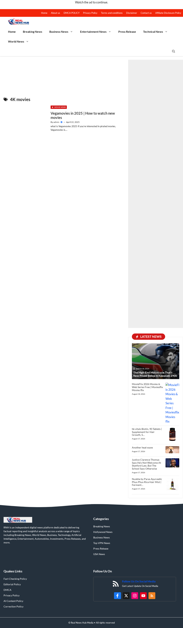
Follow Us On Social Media (138, 581)
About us (55, 12)
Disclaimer (131, 12)
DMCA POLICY (72, 12)
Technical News (153, 31)
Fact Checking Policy (15, 578)
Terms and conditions (112, 12)
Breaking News (32, 31)
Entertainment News (93, 31)
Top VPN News (101, 542)
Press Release (127, 31)
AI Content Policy (13, 600)
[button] (174, 51)
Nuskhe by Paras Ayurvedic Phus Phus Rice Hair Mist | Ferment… (147, 482)
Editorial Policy (12, 584)
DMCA (7, 589)
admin (56, 122)
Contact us (146, 12)
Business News (58, 31)
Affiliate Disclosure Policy (168, 12)
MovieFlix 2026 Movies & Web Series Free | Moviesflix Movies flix (147, 387)
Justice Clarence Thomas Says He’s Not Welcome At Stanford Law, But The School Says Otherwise (146, 464)
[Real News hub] (20, 22)
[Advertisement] (155, 194)
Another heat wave (142, 447)
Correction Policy (13, 606)
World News (16, 41)
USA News (99, 554)
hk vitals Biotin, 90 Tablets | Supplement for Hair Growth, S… (147, 431)
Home (44, 12)
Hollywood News (102, 531)
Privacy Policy (90, 12)
